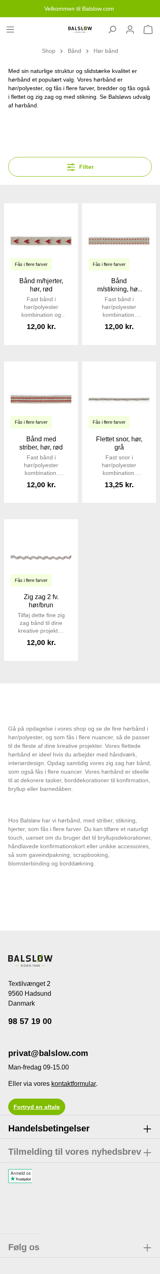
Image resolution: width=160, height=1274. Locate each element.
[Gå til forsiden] (80, 29)
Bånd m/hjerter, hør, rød (41, 285)
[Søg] (112, 29)
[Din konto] (130, 29)
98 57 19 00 (30, 1021)
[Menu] (10, 29)
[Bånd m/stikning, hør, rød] (119, 240)
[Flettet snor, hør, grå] (119, 398)
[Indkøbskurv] (148, 29)
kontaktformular (73, 1083)
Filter (86, 167)
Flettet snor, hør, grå (119, 443)
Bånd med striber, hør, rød (41, 443)
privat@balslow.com (48, 1053)
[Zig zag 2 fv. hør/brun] (41, 556)
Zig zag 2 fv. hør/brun (41, 601)
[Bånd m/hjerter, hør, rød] (41, 240)
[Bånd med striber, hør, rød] (41, 398)
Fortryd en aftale (37, 1107)
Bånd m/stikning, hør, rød (119, 285)
